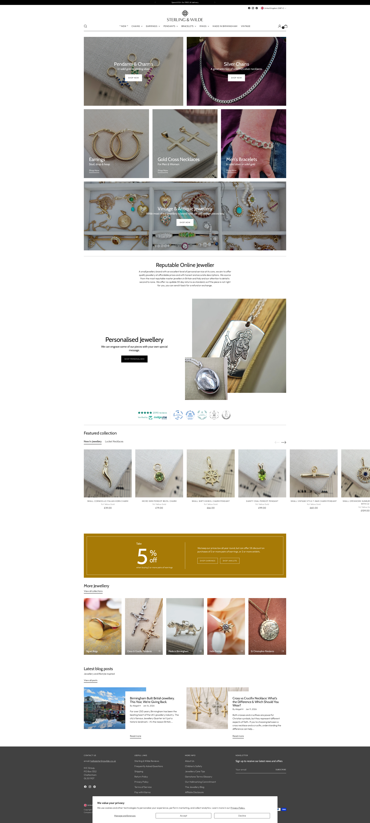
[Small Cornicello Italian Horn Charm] (108, 473)
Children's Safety (193, 766)
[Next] (215, 2)
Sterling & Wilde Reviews (146, 761)
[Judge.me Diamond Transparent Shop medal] (178, 415)
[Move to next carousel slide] (283, 442)
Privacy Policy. (238, 807)
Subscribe (281, 769)
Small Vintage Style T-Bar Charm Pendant (314, 501)
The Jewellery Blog (194, 787)
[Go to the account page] (278, 26)
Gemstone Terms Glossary (198, 776)
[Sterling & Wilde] (185, 15)
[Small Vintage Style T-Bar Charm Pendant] (314, 473)
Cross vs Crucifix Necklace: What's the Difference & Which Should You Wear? (256, 701)
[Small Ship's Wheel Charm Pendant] (211, 473)
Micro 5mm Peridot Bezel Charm (159, 501)
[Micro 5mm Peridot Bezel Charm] (159, 473)
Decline (242, 815)
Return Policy (141, 776)
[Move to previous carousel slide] (277, 442)
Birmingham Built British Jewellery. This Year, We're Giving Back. (152, 700)
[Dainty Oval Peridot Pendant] (262, 473)
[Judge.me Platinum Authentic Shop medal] (202, 415)
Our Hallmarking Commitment (200, 781)
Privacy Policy (141, 781)
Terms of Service (143, 787)
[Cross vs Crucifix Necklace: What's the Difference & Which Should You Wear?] (217, 714)
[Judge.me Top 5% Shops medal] (226, 415)
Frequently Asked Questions (148, 766)
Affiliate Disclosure (194, 792)
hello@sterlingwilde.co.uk (103, 761)
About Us (189, 761)
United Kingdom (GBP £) (274, 8)
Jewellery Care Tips (195, 771)
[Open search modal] (85, 26)
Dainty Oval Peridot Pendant (262, 501)
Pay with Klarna (142, 792)
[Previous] (155, 2)
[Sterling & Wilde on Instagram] (253, 8)
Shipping (138, 771)
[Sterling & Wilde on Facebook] (249, 8)
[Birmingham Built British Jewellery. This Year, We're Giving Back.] (115, 714)
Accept (183, 815)
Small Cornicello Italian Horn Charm (107, 501)
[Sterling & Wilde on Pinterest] (256, 8)
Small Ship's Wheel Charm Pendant (211, 501)
